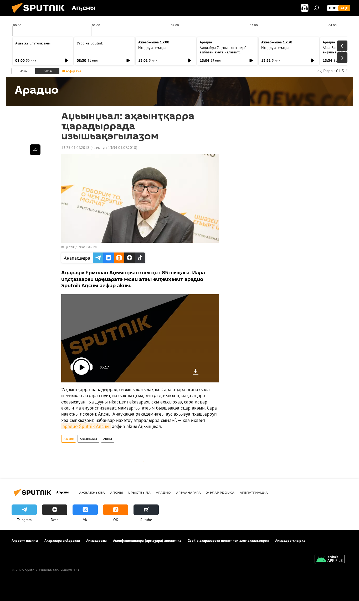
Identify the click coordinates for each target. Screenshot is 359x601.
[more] (35, 149)
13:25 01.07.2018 (75, 147)
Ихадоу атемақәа (152, 47)
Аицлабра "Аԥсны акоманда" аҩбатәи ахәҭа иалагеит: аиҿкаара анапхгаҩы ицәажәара (226, 52)
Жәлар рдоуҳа (220, 492)
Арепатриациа (254, 492)
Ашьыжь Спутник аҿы (32, 43)
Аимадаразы (96, 540)
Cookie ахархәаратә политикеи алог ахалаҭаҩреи (228, 540)
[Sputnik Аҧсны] (40, 14)
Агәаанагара (188, 492)
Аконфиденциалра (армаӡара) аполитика (147, 540)
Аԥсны (107, 439)
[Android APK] (329, 559)
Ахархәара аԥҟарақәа (62, 540)
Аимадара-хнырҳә (290, 540)
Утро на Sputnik (90, 43)
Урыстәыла (139, 492)
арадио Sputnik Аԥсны (86, 426)
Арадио (206, 42)
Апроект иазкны (25, 540)
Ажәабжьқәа (88, 439)
